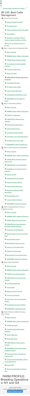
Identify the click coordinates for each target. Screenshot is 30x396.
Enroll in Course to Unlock (15, 391)
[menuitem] (1, 4)
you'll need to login (22, 389)
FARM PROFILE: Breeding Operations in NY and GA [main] (14, 379)
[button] (1, 1)
